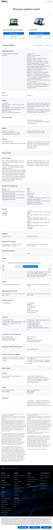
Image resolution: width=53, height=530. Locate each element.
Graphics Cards (4, 502)
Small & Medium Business (19, 475)
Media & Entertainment (18, 491)
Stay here (18, 266)
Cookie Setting (23, 527)
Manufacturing (17, 485)
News (15, 504)
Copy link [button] (48, 45)
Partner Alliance (4, 482)
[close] (46, 260)
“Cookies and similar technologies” (33, 524)
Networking (3, 506)
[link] (13, 37)
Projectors (3, 496)
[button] (45, 1)
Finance (15, 493)
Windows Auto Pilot (31, 481)
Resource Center (17, 500)
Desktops (3, 492)
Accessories (3, 514)
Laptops (2, 489)
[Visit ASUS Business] (5, 468)
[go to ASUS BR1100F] (39, 22)
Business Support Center (32, 486)
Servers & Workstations (5, 498)
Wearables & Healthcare (6, 510)
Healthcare (16, 483)
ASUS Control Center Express (33, 479)
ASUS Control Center (31, 477)
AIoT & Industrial (4, 504)
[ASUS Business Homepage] (4, 1)
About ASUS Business (5, 475)
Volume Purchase (43, 485)
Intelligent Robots (4, 512)
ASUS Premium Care (44, 475)
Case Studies (16, 502)
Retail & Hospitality (18, 481)
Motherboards (4, 500)
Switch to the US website (30, 266)
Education (16, 479)
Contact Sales (43, 488)
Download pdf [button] (38, 45)
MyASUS (29, 475)
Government (16, 495)
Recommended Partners (6, 484)
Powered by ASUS (43, 480)
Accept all (46, 527)
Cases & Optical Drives (5, 508)
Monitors (3, 494)
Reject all (34, 527)
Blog (15, 506)
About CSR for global (5, 477)
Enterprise (16, 477)
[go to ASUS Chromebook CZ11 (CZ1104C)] (13, 22)
